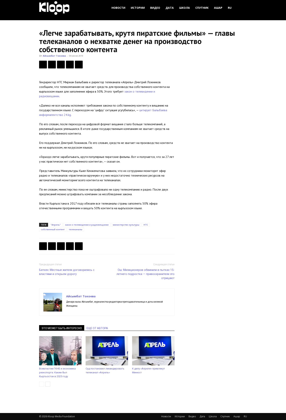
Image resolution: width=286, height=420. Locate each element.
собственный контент (53, 229)
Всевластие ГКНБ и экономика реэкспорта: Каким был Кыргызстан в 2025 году (57, 372)
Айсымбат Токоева (54, 55)
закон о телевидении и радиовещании (87, 224)
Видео (155, 8)
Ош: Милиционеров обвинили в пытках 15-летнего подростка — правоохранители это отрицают (146, 274)
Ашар (218, 8)
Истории (138, 8)
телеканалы (75, 229)
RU (230, 8)
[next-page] (47, 384)
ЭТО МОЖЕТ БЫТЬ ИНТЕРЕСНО (61, 328)
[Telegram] (70, 64)
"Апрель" (56, 224)
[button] (242, 8)
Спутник (202, 8)
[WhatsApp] (79, 64)
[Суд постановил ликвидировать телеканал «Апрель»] (107, 350)
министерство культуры (126, 224)
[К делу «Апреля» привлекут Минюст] (153, 350)
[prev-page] (41, 384)
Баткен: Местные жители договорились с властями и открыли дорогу (67, 272)
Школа (184, 8)
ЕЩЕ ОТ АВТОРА (97, 328)
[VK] (61, 64)
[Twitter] (52, 64)
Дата (170, 8)
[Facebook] (43, 64)
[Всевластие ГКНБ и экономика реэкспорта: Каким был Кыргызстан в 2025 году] (60, 350)
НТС (146, 224)
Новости (118, 8)
